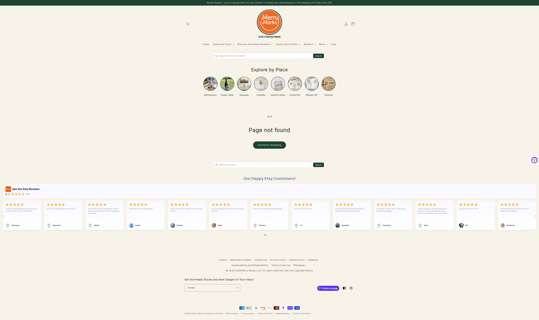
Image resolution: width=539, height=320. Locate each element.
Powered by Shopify (214, 313)
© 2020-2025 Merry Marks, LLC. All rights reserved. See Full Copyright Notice (269, 270)
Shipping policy (283, 313)
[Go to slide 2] (267, 235)
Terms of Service (280, 265)
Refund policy (232, 313)
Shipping (313, 260)
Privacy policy (248, 313)
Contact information (302, 313)
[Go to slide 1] (265, 235)
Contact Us (261, 260)
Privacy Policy (278, 260)
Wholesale (299, 265)
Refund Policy (297, 260)
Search (318, 56)
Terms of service (265, 313)
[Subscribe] (236, 288)
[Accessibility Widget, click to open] (534, 160)
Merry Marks (198, 313)
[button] (188, 23)
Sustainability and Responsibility (250, 265)
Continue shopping (269, 145)
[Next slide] (535, 215)
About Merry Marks (240, 260)
